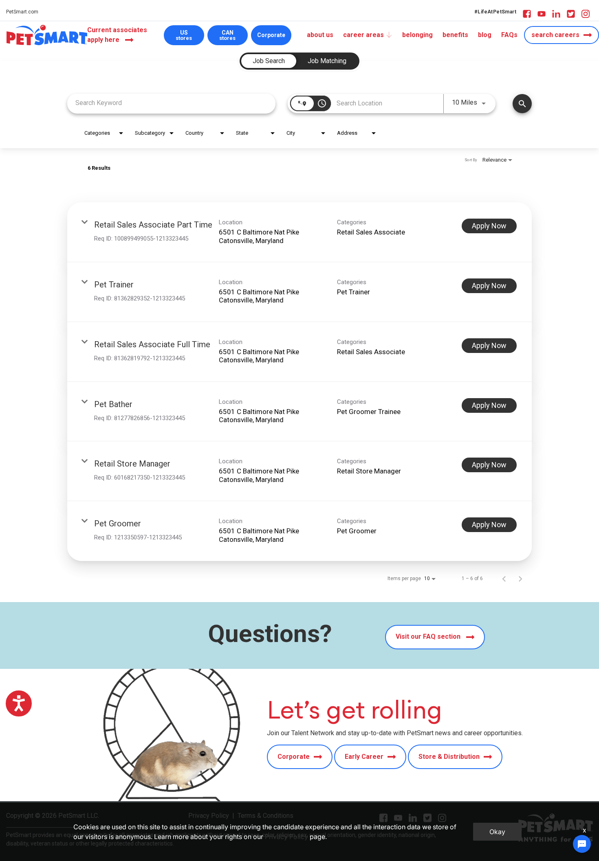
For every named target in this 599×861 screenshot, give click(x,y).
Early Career (364, 756)
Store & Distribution (449, 756)
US (184, 35)
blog (484, 35)
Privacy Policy (286, 837)
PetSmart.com (22, 12)
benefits (455, 35)
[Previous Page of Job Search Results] (504, 578)
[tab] (269, 61)
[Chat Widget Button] (582, 844)
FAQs (509, 35)
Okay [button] (497, 832)
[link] (299, 232)
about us (320, 35)
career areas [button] (363, 35)
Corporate (271, 35)
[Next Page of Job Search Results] (520, 578)
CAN (227, 35)
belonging (417, 35)
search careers (555, 35)
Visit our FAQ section (429, 636)
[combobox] (171, 102)
